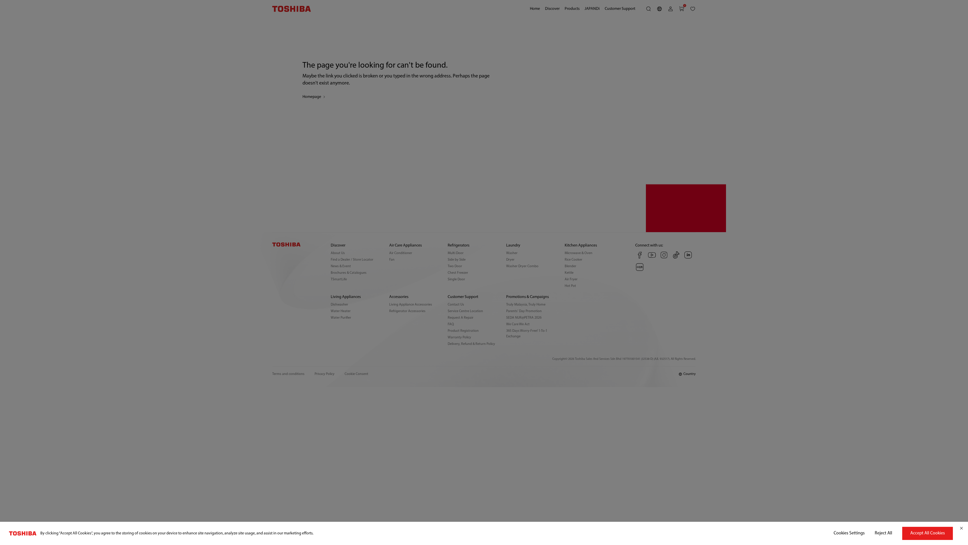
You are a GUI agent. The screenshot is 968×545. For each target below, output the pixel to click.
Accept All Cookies (927, 533)
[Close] (961, 528)
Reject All (883, 533)
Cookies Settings (849, 533)
